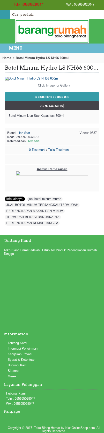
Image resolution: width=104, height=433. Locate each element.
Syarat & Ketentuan (21, 359)
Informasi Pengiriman (22, 348)
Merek (12, 376)
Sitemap (13, 371)
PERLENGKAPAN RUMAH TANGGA (32, 223)
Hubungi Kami (17, 365)
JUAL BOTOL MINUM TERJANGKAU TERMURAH (42, 205)
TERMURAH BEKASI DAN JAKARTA (32, 217)
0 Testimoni (37, 150)
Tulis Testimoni (58, 150)
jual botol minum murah (45, 199)
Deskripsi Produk (52, 97)
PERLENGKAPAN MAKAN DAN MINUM (34, 211)
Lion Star (23, 133)
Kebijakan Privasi (20, 354)
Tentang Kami (17, 343)
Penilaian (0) (52, 106)
